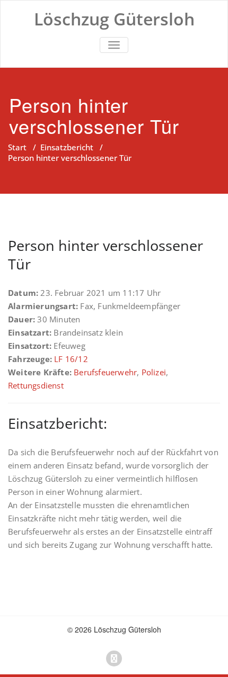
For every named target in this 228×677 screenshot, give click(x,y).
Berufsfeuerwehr (105, 372)
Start (17, 147)
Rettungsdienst (36, 385)
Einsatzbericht (66, 147)
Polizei (154, 372)
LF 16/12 (71, 359)
